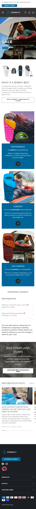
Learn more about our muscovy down (18, 370)
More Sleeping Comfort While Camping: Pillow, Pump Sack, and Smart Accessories (16, 409)
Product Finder (9, 5)
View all (31, 383)
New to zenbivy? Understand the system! (18, 100)
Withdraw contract (11, 459)
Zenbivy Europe (9, 504)
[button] (33, 12)
